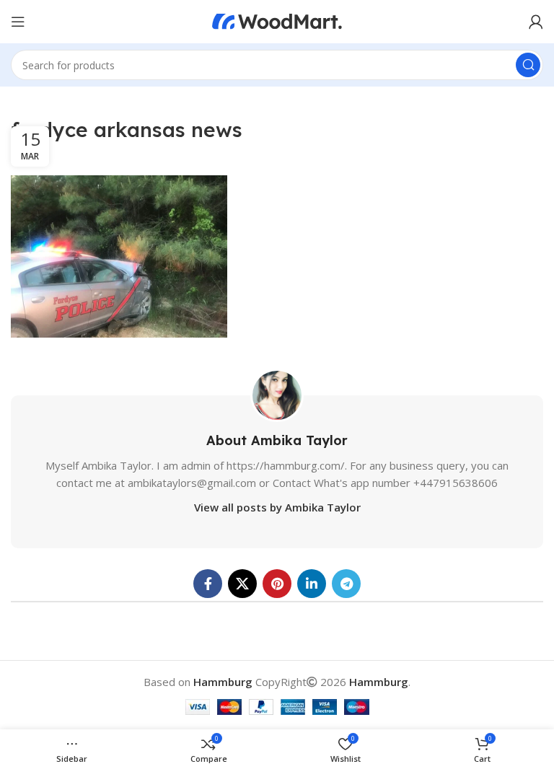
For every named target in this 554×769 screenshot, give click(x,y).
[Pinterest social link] (277, 583)
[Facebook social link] (207, 583)
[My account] (536, 21)
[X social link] (242, 583)
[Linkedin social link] (311, 583)
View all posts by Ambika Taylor (277, 507)
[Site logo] (277, 20)
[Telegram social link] (346, 583)
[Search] (528, 65)
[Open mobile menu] (18, 21)
